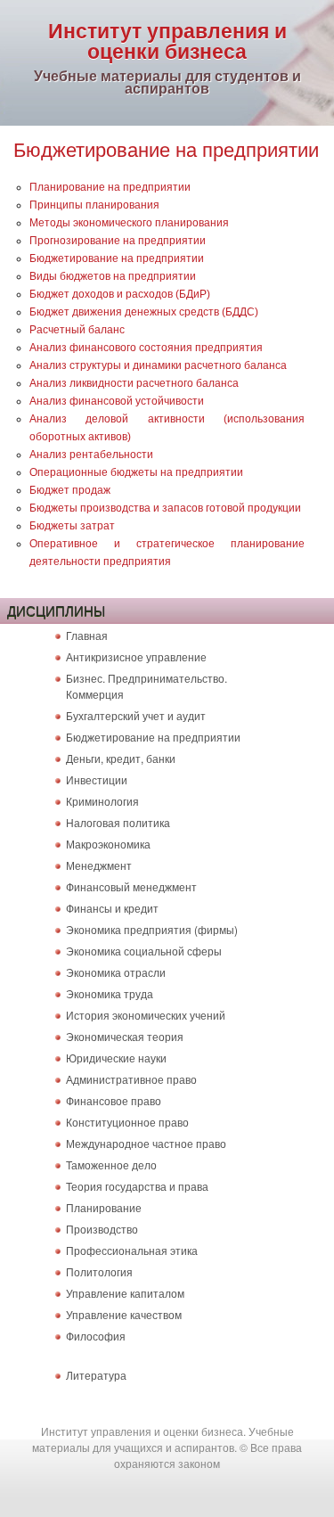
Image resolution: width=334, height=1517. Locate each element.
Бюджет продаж (69, 490)
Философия (96, 1335)
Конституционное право (127, 1121)
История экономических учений (145, 1014)
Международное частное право (146, 1143)
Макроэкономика (108, 843)
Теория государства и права (137, 1185)
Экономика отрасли (116, 972)
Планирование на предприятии (110, 187)
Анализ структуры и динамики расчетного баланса (158, 365)
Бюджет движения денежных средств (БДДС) (143, 312)
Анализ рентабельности (91, 454)
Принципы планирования (94, 205)
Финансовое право (113, 1100)
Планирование (104, 1207)
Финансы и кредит (112, 907)
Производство (102, 1228)
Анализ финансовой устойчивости (116, 401)
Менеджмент (99, 865)
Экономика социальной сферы (144, 950)
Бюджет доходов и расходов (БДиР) (119, 294)
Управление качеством (124, 1314)
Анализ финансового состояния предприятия (146, 347)
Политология (99, 1271)
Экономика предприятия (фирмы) (152, 929)
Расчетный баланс (77, 330)
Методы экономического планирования (129, 223)
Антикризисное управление (136, 656)
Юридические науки (116, 1057)
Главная (87, 635)
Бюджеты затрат (72, 526)
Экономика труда (109, 993)
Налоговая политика (118, 822)
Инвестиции (96, 779)
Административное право (131, 1078)
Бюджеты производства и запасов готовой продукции (165, 508)
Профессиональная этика (132, 1250)
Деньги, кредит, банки (120, 758)
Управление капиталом (125, 1292)
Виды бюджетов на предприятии (112, 276)
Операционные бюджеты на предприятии (136, 472)
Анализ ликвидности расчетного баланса (134, 383)
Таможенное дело (111, 1164)
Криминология (102, 800)
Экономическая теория (124, 1036)
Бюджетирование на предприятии (116, 258)
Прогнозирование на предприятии (117, 240)
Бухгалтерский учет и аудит (136, 715)
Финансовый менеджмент (131, 886)
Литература (96, 1374)
